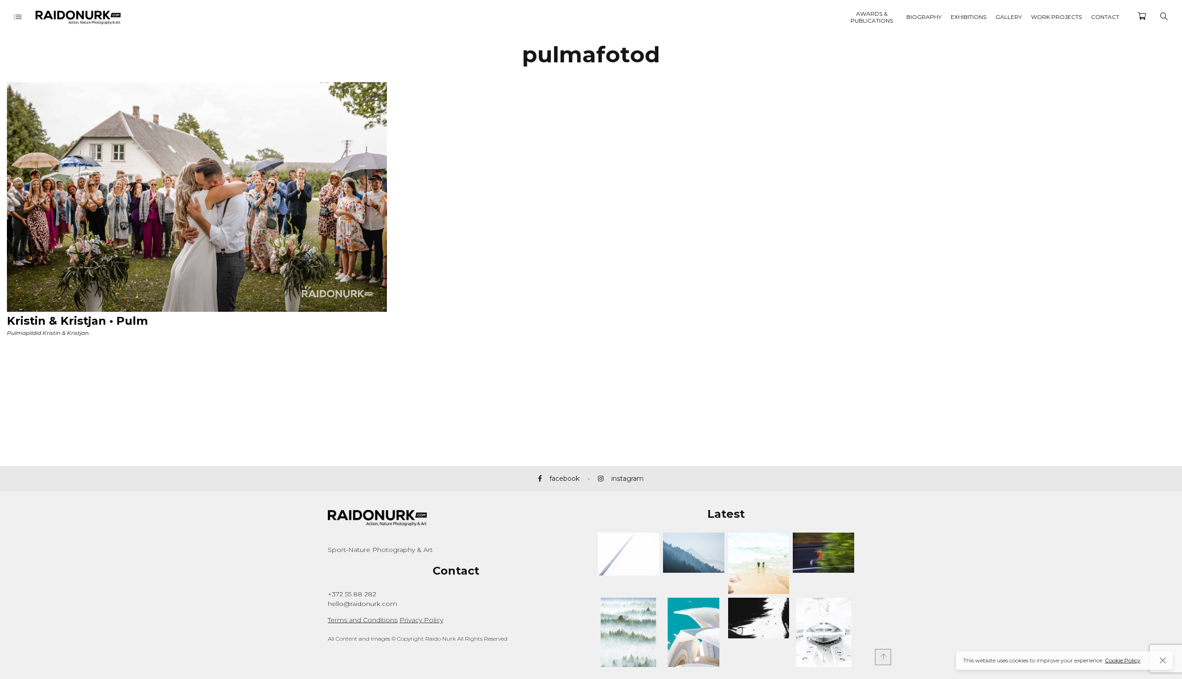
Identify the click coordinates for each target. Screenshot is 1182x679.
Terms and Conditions (363, 620)
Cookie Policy (1122, 660)
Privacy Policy (421, 620)
